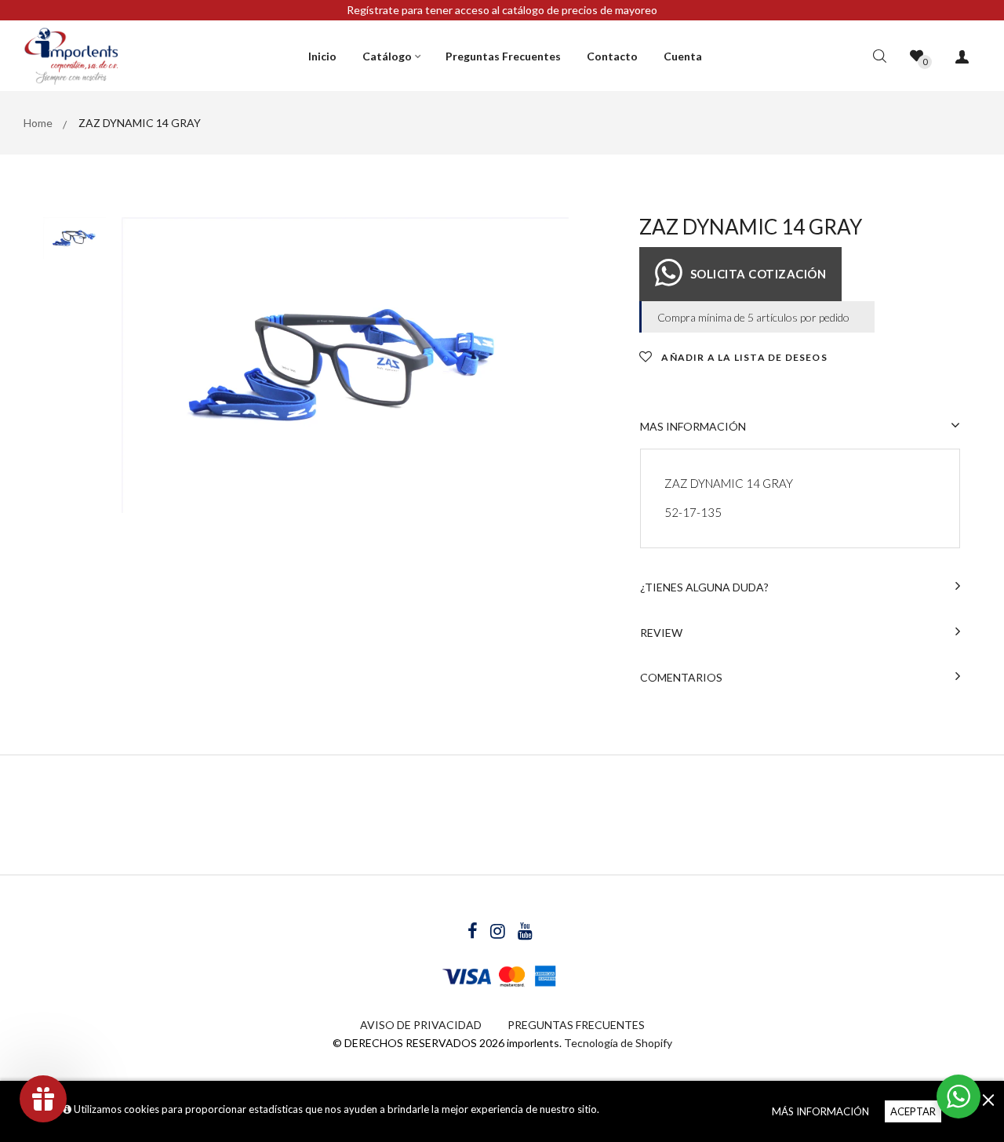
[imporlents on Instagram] (498, 933)
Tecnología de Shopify (618, 1042)
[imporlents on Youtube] (525, 933)
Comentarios (681, 677)
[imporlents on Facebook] (473, 933)
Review (661, 632)
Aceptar (913, 1111)
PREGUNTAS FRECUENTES (576, 1024)
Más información (820, 1111)
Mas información (693, 426)
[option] (345, 365)
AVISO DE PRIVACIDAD (421, 1024)
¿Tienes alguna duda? (704, 587)
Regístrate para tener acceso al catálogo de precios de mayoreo (502, 9)
